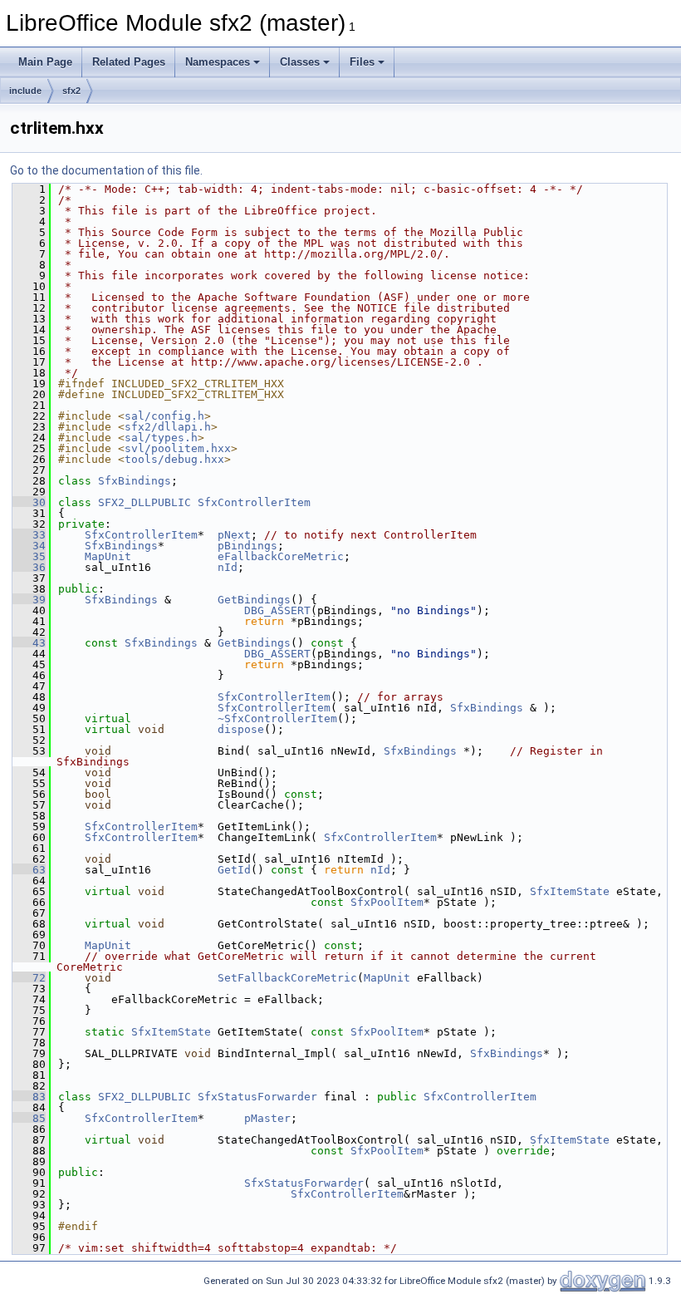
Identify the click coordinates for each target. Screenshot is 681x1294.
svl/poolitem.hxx (178, 448)
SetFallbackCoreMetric (287, 978)
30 (29, 502)
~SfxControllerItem (277, 718)
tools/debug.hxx (174, 459)
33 (29, 535)
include (25, 91)
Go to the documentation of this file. (106, 170)
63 (29, 869)
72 (29, 978)
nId (228, 567)
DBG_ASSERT (277, 610)
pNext (234, 535)
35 (29, 556)
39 (29, 599)
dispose (241, 729)
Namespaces (217, 62)
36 (29, 567)
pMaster (267, 1118)
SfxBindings (134, 481)
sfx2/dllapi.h (168, 427)
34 (29, 545)
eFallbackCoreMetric (281, 556)
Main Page (45, 62)
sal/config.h (164, 416)
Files (362, 62)
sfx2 (71, 91)
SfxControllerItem (254, 502)
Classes (300, 62)
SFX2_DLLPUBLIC (144, 502)
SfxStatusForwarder (257, 1096)
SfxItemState (570, 891)
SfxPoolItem (387, 902)
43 (29, 643)
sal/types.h (161, 437)
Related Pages (128, 62)
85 (29, 1118)
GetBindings (254, 599)
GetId (234, 869)
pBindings (247, 545)
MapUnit (108, 556)
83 (29, 1096)
